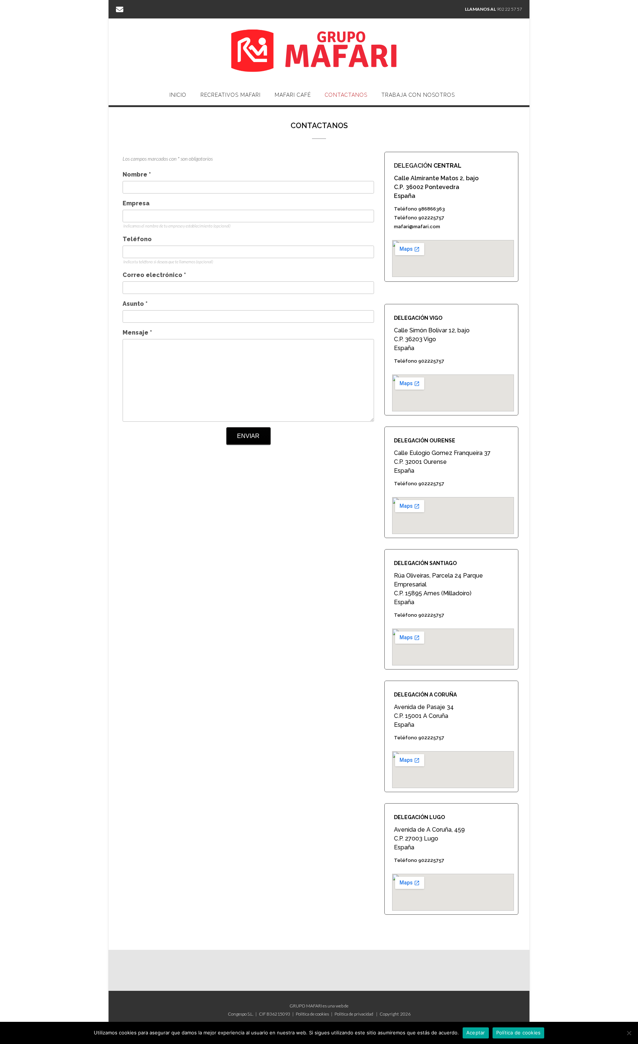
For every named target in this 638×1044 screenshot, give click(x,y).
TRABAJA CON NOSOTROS (418, 95)
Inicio (177, 95)
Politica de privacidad (354, 1014)
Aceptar (475, 1033)
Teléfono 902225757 (419, 217)
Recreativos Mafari (230, 95)
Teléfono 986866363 (419, 209)
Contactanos (346, 95)
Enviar (248, 436)
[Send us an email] (119, 8)
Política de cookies (312, 1014)
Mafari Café (293, 95)
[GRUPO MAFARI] (319, 51)
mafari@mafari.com (417, 226)
